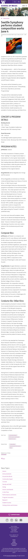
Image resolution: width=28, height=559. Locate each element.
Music (11, 447)
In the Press (5, 492)
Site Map (14, 542)
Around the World (7, 476)
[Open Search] (19, 2)
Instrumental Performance (15, 446)
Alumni (4, 471)
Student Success (12, 439)
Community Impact (13, 435)
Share (3, 458)
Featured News (6, 18)
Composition (12, 444)
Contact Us (14, 545)
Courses (4, 481)
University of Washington (12, 555)
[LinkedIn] (16, 520)
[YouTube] (20, 520)
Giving (4, 487)
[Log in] (15, 2)
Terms (14, 541)
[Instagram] (12, 520)
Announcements (6, 474)
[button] (14, 45)
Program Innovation (7, 497)
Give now (25, 1)
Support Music (15, 514)
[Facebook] (7, 520)
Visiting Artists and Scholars (9, 505)
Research (4, 500)
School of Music (9, 6)
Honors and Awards (7, 489)
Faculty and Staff (6, 484)
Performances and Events (14, 437)
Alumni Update (14, 543)
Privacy (14, 539)
